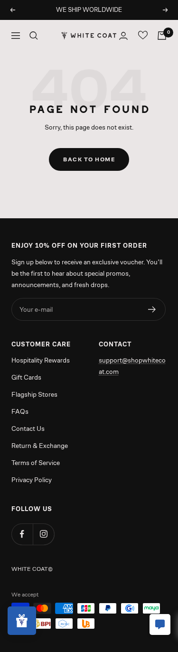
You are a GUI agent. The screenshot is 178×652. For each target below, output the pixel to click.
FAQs (19, 411)
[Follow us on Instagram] (43, 534)
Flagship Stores (34, 394)
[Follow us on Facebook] (22, 534)
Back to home (89, 159)
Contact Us (28, 428)
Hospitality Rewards (40, 360)
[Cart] (162, 35)
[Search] (33, 35)
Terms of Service (35, 462)
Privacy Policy (31, 479)
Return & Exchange (39, 445)
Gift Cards (26, 377)
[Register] (152, 309)
